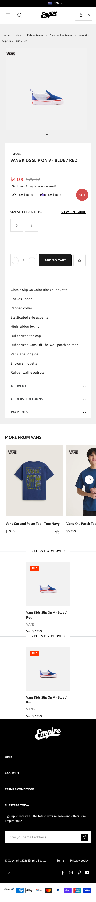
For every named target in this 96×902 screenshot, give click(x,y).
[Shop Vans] (10, 55)
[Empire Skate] (49, 18)
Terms (60, 860)
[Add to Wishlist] (79, 260)
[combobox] (55, 3)
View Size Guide (73, 212)
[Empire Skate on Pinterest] (79, 873)
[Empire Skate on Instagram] (71, 873)
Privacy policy (79, 860)
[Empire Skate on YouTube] (87, 873)
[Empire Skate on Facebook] (63, 873)
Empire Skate (36, 860)
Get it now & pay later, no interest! (34, 186)
